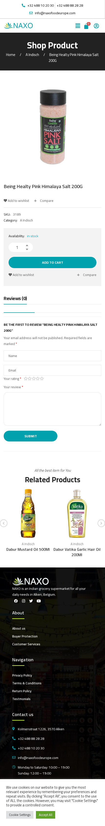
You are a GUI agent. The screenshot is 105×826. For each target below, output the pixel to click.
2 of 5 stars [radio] (30, 379)
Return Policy (22, 691)
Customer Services (26, 644)
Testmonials (21, 699)
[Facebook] (16, 601)
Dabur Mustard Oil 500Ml (28, 549)
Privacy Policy (22, 675)
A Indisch (32, 54)
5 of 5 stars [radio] (42, 379)
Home (10, 54)
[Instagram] (23, 601)
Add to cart (52, 262)
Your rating (12, 379)
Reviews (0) (15, 299)
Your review (13, 387)
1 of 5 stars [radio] (26, 379)
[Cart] (86, 25)
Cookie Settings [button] (20, 815)
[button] (78, 25)
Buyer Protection (25, 636)
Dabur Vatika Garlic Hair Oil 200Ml (77, 552)
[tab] (15, 299)
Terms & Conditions (27, 683)
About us (18, 628)
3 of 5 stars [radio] (34, 379)
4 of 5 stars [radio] (38, 379)
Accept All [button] (45, 815)
